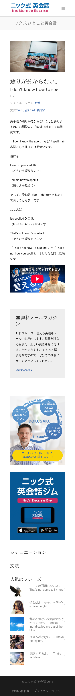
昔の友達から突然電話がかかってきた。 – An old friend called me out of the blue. (46, 624)
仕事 (38, 103)
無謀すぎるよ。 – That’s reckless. (45, 655)
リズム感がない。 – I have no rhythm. (46, 639)
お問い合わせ (20, 691)
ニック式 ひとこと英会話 (33, 22)
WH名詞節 (38, 110)
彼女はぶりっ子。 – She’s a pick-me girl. (46, 604)
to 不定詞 (23, 110)
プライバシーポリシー (48, 691)
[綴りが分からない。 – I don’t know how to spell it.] (37, 56)
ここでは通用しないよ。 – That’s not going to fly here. (46, 588)
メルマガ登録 (23, 370)
